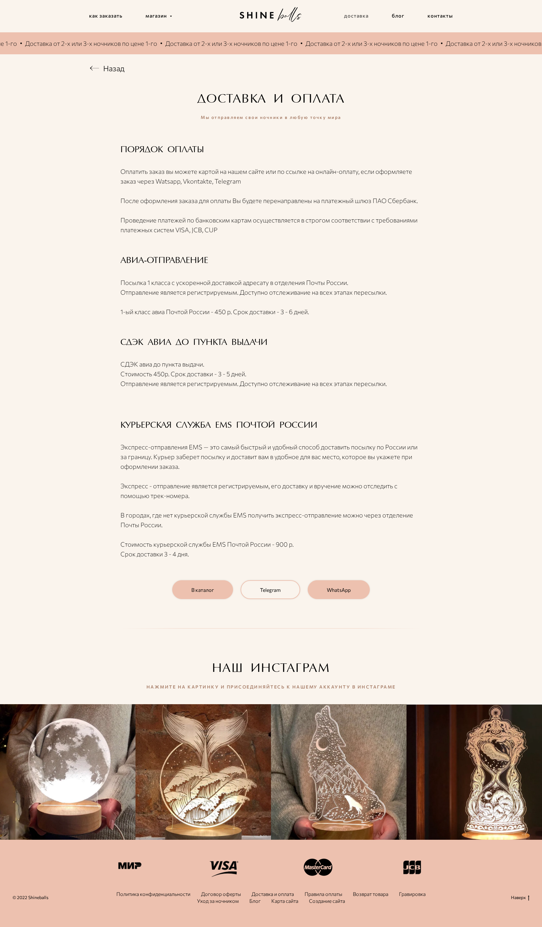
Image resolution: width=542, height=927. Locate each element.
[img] (94, 68)
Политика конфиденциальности (153, 894)
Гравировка (412, 894)
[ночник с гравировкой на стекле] (338, 772)
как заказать (105, 16)
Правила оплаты (323, 894)
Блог (255, 901)
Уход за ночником (218, 901)
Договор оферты (221, 894)
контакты (440, 16)
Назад (114, 68)
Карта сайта (284, 901)
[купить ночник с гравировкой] (474, 772)
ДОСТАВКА (232, 99)
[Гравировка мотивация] (68, 772)
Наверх (518, 897)
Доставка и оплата (273, 894)
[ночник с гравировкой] (203, 772)
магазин (157, 16)
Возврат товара (370, 894)
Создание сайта (327, 901)
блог (398, 16)
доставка (356, 16)
